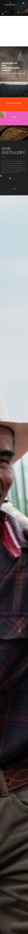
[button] (23, 3)
